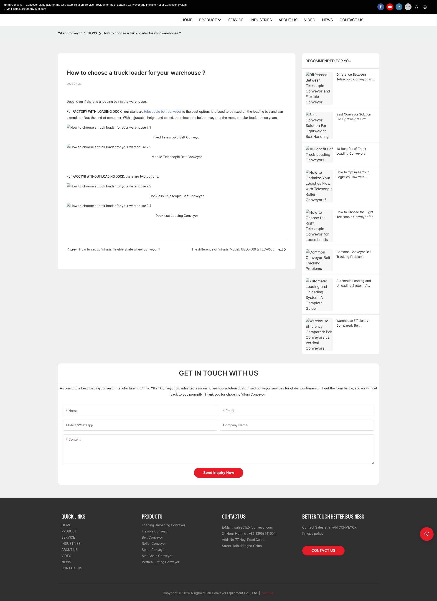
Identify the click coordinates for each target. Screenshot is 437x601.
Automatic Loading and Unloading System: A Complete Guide (353, 283)
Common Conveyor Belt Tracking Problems (353, 254)
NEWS (92, 33)
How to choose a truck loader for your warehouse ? (142, 33)
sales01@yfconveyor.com (253, 527)
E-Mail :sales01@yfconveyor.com (24, 8)
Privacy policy (312, 533)
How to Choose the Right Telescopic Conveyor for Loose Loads (354, 214)
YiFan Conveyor (70, 33)
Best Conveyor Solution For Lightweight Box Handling (353, 116)
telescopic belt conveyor (162, 111)
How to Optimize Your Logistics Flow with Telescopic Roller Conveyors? (352, 174)
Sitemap (267, 593)
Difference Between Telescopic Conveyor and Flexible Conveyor (355, 77)
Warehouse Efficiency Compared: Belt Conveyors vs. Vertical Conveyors (352, 323)
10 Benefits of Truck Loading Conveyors (351, 151)
